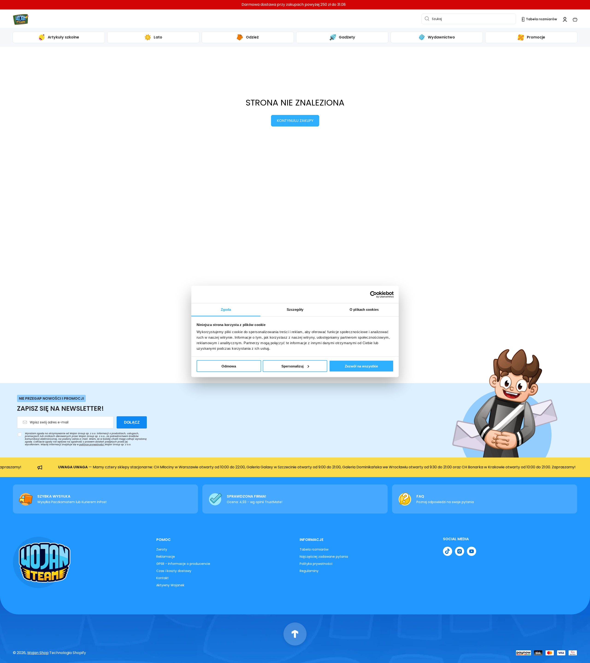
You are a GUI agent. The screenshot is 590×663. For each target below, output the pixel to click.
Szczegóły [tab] (295, 309)
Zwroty (161, 549)
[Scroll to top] (295, 633)
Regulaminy (309, 571)
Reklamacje (165, 556)
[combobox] (469, 19)
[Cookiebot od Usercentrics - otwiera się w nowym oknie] (373, 294)
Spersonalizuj (292, 366)
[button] (575, 19)
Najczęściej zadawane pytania (324, 556)
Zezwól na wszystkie (361, 366)
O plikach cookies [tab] (364, 309)
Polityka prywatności (316, 563)
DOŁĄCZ (132, 422)
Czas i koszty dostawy (173, 571)
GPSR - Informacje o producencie (183, 563)
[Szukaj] (426, 19)
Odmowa (228, 366)
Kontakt (162, 578)
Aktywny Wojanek (170, 585)
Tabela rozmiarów (314, 549)
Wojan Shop (38, 652)
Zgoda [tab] (226, 309)
